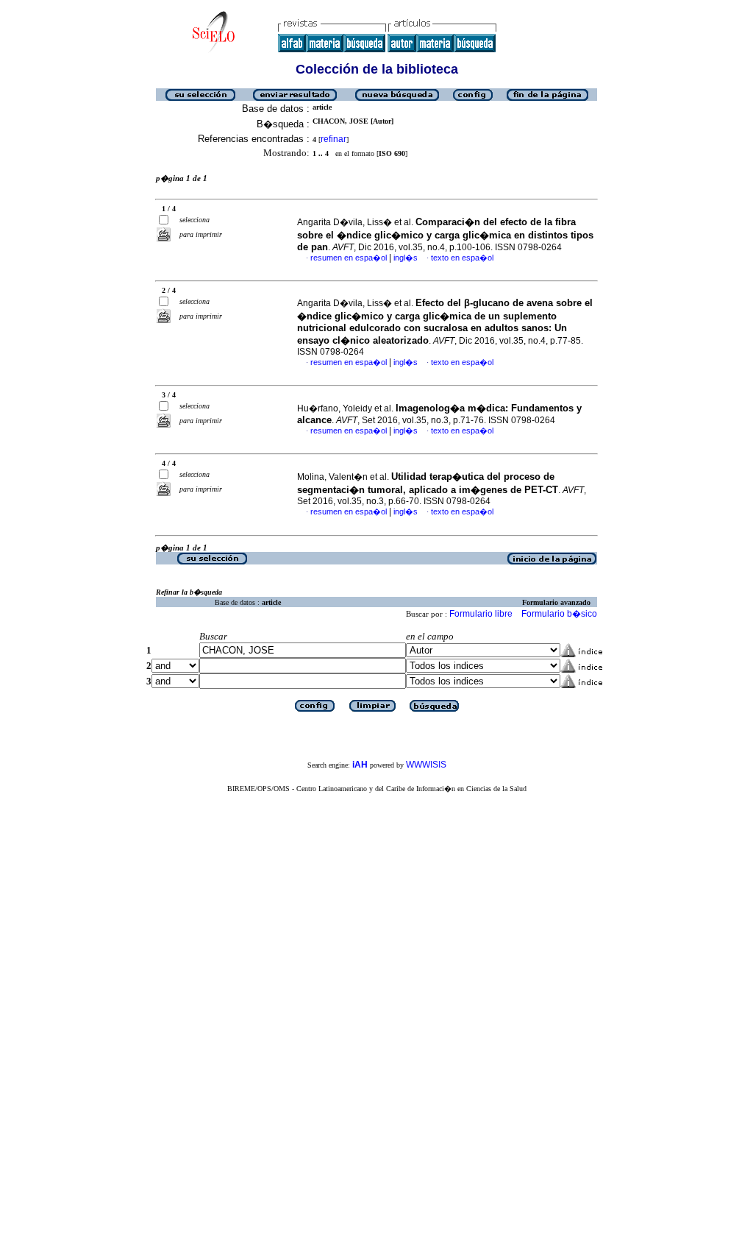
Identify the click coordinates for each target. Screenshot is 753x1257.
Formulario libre (481, 614)
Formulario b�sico (559, 614)
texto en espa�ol (462, 257)
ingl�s (405, 257)
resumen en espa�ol (348, 257)
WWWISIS (426, 764)
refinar (333, 139)
